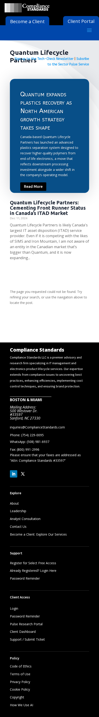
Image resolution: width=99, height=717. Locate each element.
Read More (33, 186)
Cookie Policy (20, 689)
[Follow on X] (22, 474)
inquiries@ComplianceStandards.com (37, 427)
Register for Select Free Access (33, 563)
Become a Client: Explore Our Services (38, 534)
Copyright (17, 697)
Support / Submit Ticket (27, 639)
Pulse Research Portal (27, 624)
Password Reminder (25, 578)
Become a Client (27, 21)
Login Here (48, 570)
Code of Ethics (21, 666)
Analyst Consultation (25, 519)
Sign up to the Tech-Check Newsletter (44, 59)
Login (14, 608)
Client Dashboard (23, 631)
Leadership (18, 511)
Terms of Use (20, 674)
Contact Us (18, 526)
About (14, 503)
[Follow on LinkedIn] (13, 474)
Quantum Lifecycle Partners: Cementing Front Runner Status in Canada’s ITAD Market (48, 208)
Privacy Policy (20, 682)
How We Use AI (21, 705)
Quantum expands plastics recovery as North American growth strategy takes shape (46, 110)
